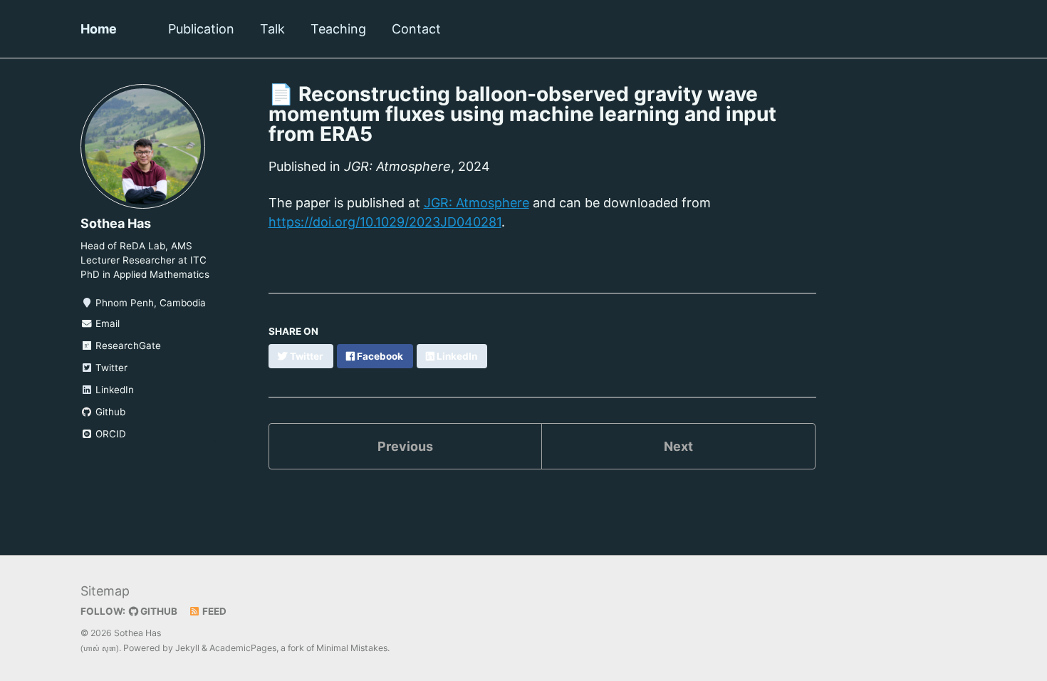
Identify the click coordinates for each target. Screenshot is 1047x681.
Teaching (338, 28)
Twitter (110, 367)
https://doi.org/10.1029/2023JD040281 (385, 221)
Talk (272, 28)
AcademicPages (242, 648)
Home (98, 28)
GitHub (157, 611)
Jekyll (187, 648)
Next (678, 446)
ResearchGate (127, 345)
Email (106, 323)
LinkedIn (113, 389)
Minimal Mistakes (351, 648)
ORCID (109, 434)
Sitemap (105, 590)
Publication (201, 28)
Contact (416, 28)
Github (109, 411)
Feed (213, 611)
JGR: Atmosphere (476, 202)
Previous (405, 446)
